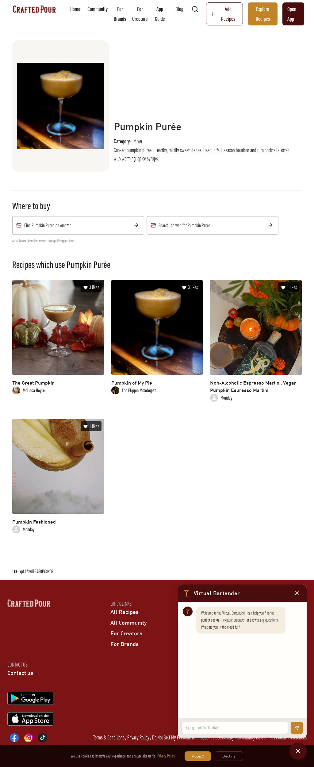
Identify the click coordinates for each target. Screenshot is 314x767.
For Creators (139, 14)
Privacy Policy (138, 737)
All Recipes (124, 611)
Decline (229, 756)
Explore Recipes (263, 14)
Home (75, 9)
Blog (179, 9)
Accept (198, 756)
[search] (195, 9)
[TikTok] (43, 738)
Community (97, 9)
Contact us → (23, 672)
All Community (128, 622)
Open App (291, 14)
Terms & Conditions (108, 737)
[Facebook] (14, 738)
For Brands (120, 14)
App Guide (160, 14)
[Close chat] (298, 751)
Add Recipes (228, 14)
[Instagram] (28, 738)
